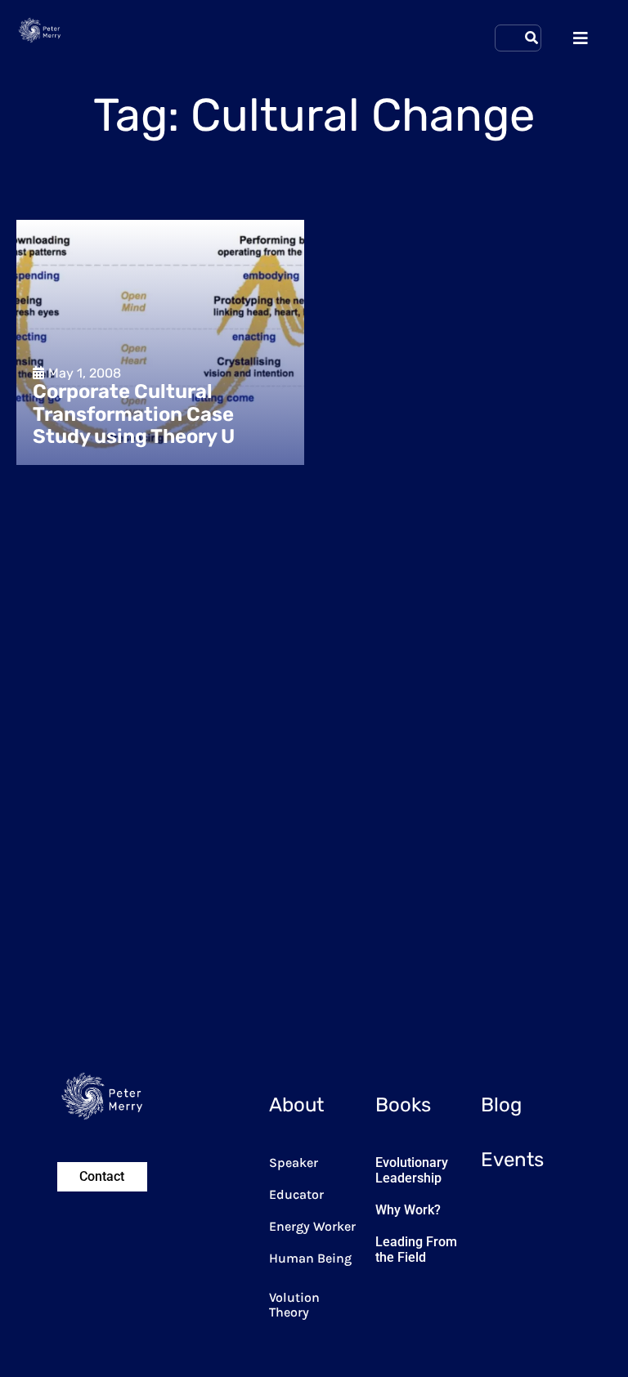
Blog (501, 1104)
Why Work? (408, 1210)
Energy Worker (312, 1226)
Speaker (293, 1162)
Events (512, 1159)
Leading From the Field (416, 1249)
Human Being (310, 1258)
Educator (296, 1194)
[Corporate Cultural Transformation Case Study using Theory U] (160, 342)
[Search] (531, 38)
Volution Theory (294, 1305)
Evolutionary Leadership (411, 1170)
